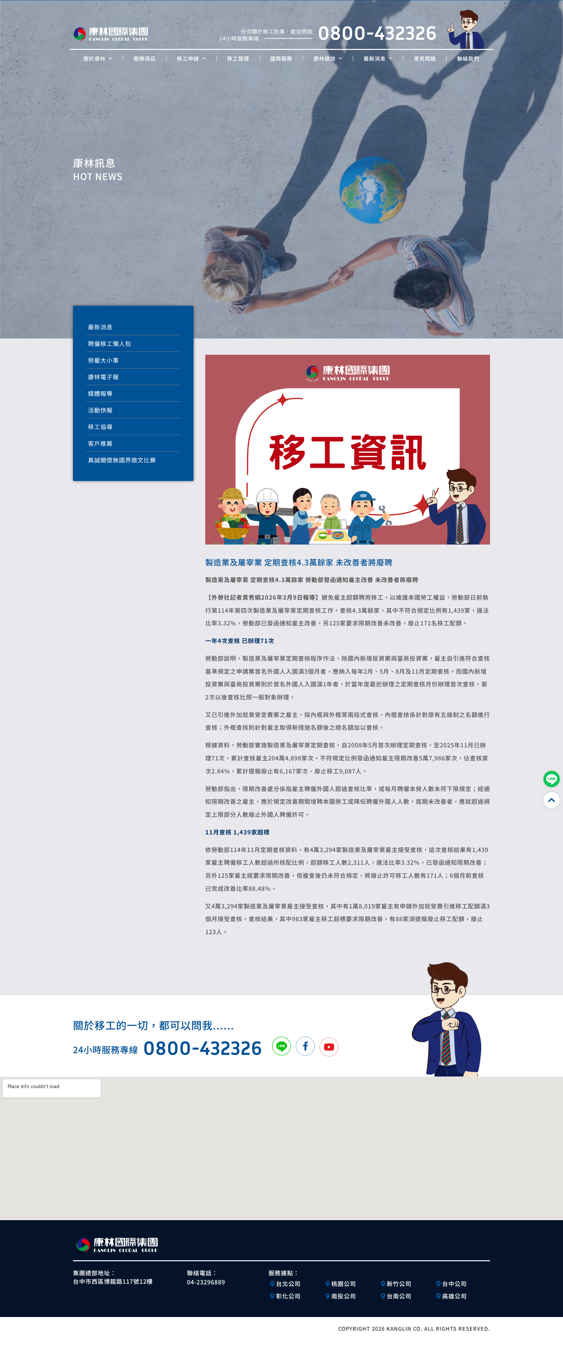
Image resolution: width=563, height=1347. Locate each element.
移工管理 (238, 58)
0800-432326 (377, 32)
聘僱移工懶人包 (109, 343)
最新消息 (375, 58)
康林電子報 (103, 376)
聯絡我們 (468, 58)
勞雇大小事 (103, 360)
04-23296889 (206, 1282)
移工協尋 (100, 426)
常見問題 (425, 58)
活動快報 (100, 410)
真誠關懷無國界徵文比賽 (122, 460)
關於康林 (94, 58)
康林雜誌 (324, 58)
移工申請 (188, 58)
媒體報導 (100, 393)
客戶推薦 (100, 443)
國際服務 (281, 58)
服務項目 (145, 58)
